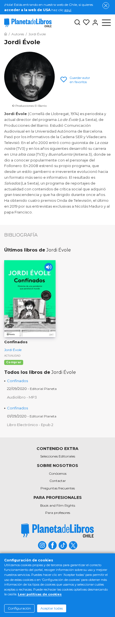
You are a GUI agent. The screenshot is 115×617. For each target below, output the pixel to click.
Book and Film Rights (57, 505)
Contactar (57, 481)
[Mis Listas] (85, 22)
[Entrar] (94, 22)
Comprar (13, 362)
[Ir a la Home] (5, 34)
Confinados (17, 381)
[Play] (48, 267)
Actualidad (12, 355)
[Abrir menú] (106, 22)
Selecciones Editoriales (57, 456)
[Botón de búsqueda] (77, 22)
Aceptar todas (51, 608)
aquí (67, 10)
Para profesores (57, 513)
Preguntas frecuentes (57, 488)
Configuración (19, 608)
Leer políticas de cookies (40, 594)
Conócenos (57, 473)
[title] (57, 530)
